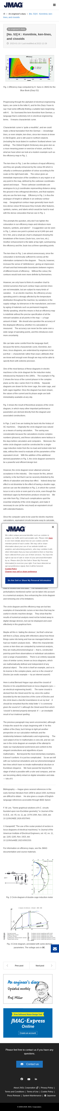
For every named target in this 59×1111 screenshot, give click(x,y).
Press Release (13, 1095)
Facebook (22, 1080)
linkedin (37, 1080)
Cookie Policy (47, 1092)
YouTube (30, 1080)
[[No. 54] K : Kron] (43, 965)
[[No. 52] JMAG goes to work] (16, 965)
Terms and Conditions (14, 1092)
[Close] (53, 527)
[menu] (54, 5)
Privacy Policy (47, 1088)
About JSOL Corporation (25, 1088)
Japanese (51, 1095)
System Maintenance (32, 1095)
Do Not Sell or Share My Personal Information (29, 580)
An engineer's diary (16, 29)
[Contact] (55, 948)
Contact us (32, 1064)
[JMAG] (13, 5)
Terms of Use (33, 1092)
